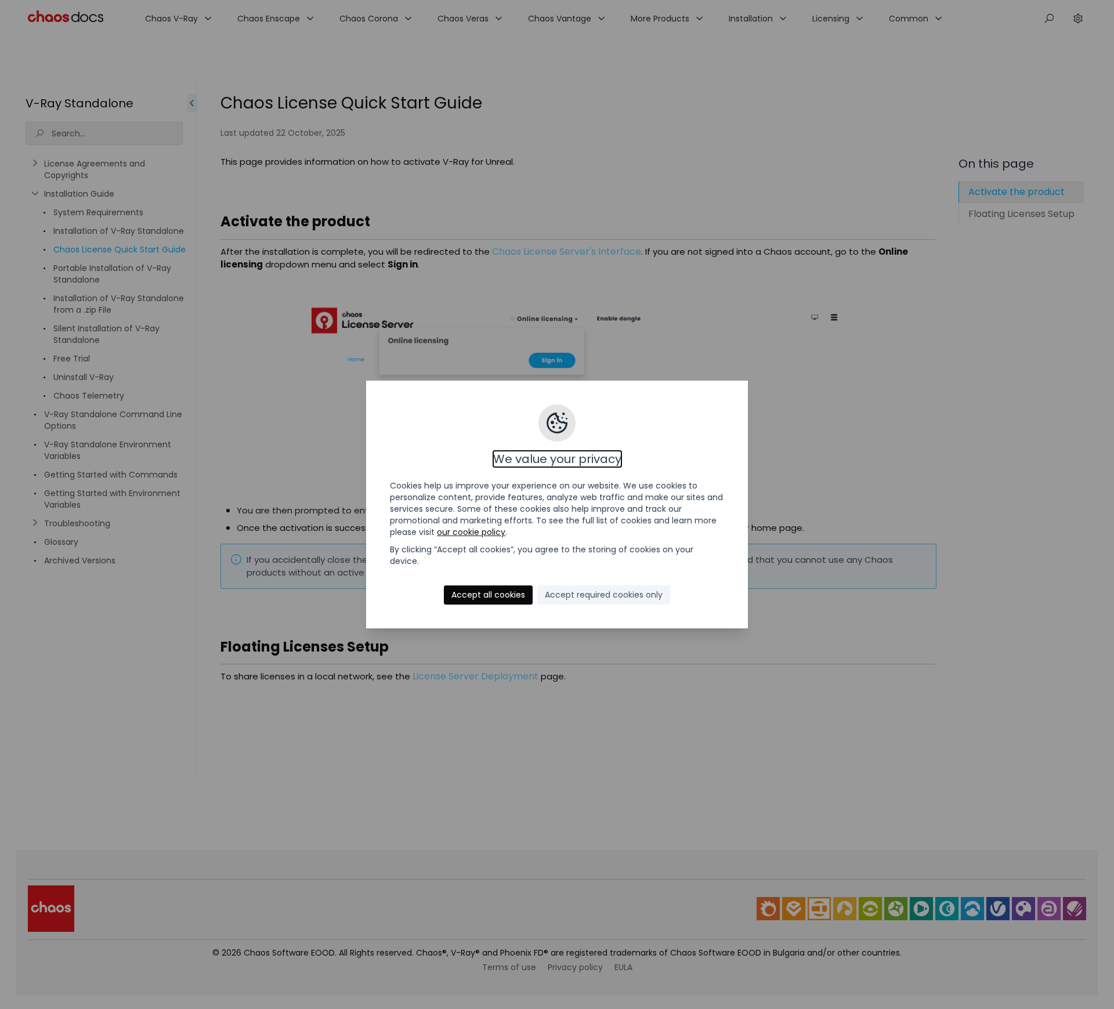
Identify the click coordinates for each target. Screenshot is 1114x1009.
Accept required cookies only (604, 595)
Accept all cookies (488, 595)
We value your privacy (557, 459)
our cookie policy (471, 532)
